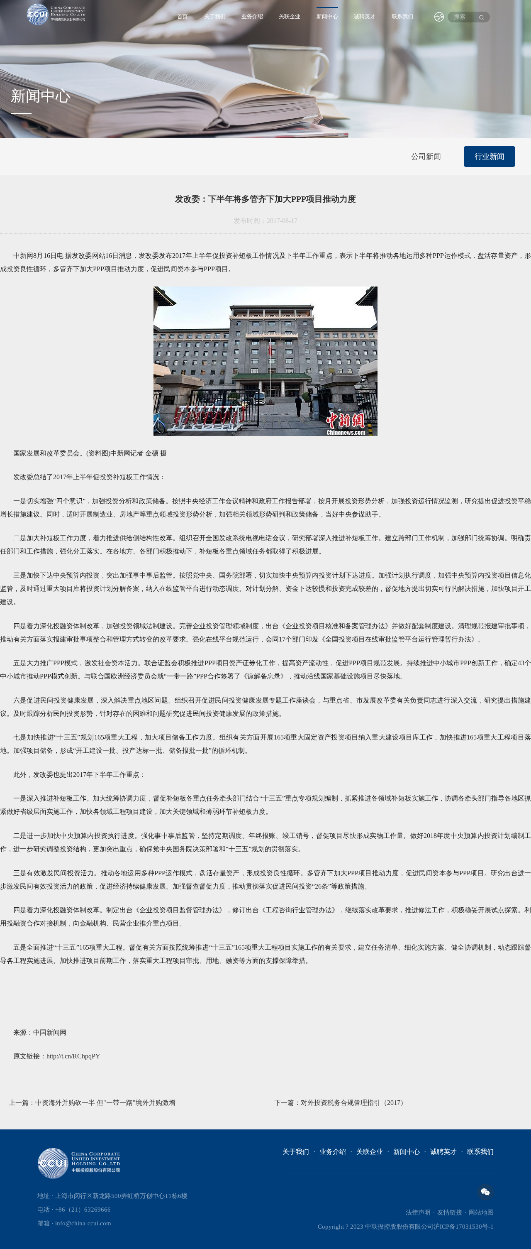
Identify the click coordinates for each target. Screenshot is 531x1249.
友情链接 (449, 1212)
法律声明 (418, 1212)
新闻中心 (327, 16)
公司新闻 (426, 156)
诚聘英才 (364, 16)
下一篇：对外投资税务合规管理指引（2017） (340, 1102)
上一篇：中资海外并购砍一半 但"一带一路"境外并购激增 (92, 1102)
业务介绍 (252, 16)
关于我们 (215, 16)
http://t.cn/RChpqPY (73, 1056)
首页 (182, 16)
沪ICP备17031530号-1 (464, 1226)
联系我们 (402, 16)
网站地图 (481, 1212)
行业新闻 (489, 156)
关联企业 (289, 16)
